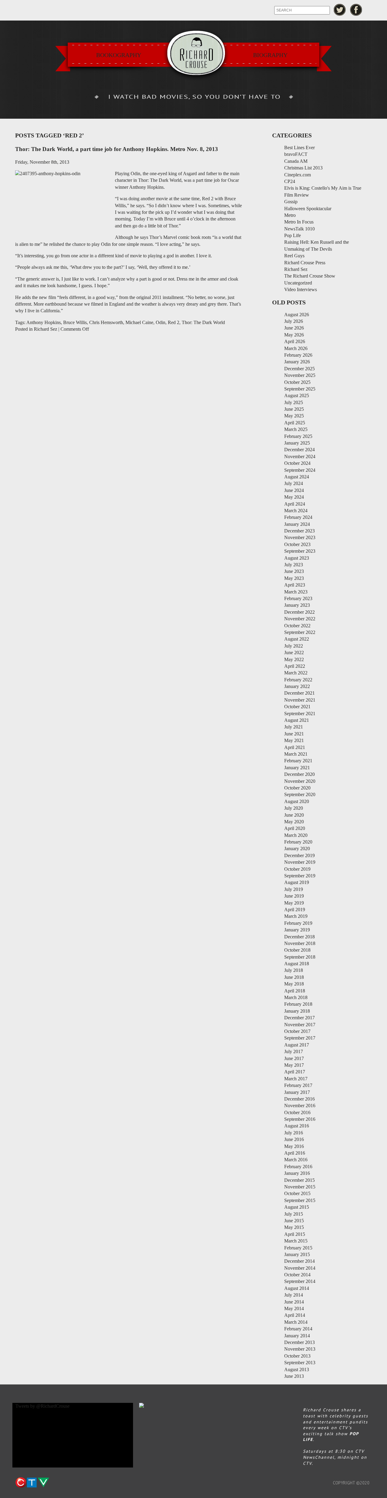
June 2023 (294, 571)
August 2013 (296, 1369)
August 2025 (296, 395)
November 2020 (299, 781)
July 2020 (293, 808)
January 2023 (297, 605)
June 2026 (294, 327)
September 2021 (299, 713)
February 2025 (298, 436)
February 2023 (298, 598)
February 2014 (298, 1328)
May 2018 (294, 983)
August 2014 (296, 1288)
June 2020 (294, 815)
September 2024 (299, 470)
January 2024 (297, 524)
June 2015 (294, 1220)
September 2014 (299, 1281)
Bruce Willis (75, 322)
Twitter (339, 10)
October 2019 (297, 869)
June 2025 (294, 409)
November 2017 (299, 1024)
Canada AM (295, 161)
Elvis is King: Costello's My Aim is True (322, 188)
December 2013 (299, 1342)
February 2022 (298, 679)
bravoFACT (295, 154)
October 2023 (297, 544)
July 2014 (293, 1294)
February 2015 (298, 1247)
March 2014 (295, 1322)
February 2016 (298, 1166)
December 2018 (299, 936)
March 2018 (295, 997)
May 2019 (294, 902)
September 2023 (299, 551)
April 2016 (294, 1153)
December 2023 (299, 530)
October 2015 (297, 1193)
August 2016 (296, 1125)
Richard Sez (45, 329)
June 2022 (294, 652)
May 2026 (294, 334)
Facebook (356, 10)
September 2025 (299, 388)
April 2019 (294, 909)
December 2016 (299, 1098)
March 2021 (295, 754)
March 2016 (295, 1159)
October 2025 (297, 382)
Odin (160, 322)
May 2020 (294, 821)
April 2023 (294, 584)
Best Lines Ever (299, 147)
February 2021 (298, 760)
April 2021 (294, 747)
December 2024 (299, 449)
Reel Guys (294, 255)
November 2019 (299, 862)
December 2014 (299, 1261)
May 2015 (294, 1227)
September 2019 (299, 875)
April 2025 (294, 422)
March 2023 (295, 591)
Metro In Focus (299, 221)
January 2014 (297, 1335)
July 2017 (293, 1051)
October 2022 (297, 625)
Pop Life (292, 235)
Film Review (296, 195)
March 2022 (295, 672)
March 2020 (295, 835)
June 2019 (294, 895)
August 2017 (296, 1044)
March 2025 (295, 429)
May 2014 (294, 1308)
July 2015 (293, 1214)
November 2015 (299, 1186)
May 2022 (294, 659)
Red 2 (173, 322)
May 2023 (294, 578)
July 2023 (293, 564)
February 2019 (298, 923)
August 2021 (296, 720)
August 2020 (296, 801)
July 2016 (293, 1132)
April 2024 (294, 503)
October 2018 (297, 950)
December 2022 (299, 612)
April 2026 (294, 341)
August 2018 (296, 963)
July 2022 (293, 645)
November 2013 (299, 1349)
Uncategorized (298, 282)
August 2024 (296, 476)
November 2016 (299, 1105)
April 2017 (294, 1071)
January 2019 (297, 929)
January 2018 (297, 1011)
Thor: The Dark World (203, 322)
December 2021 (299, 693)
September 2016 (299, 1119)
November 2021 (299, 699)
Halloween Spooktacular (307, 208)
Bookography (118, 55)
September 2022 (299, 632)
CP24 (289, 181)
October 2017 (297, 1031)
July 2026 (293, 321)
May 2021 (294, 740)
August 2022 (296, 638)
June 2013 (294, 1376)
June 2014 (294, 1301)
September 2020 (299, 794)
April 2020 (294, 828)
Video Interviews (300, 289)
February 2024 (298, 517)
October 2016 (297, 1112)
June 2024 (294, 490)
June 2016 (294, 1139)
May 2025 (294, 415)
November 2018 (299, 943)
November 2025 (299, 375)
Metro (290, 215)
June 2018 (294, 977)
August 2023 (296, 558)
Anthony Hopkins (43, 322)
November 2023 (299, 537)
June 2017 (294, 1058)
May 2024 (294, 497)
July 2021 (293, 726)
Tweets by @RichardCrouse (42, 1406)
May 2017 (294, 1065)
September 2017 (299, 1037)
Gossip (291, 201)
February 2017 (298, 1085)
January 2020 (297, 848)
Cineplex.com (297, 174)
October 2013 (297, 1355)
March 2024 (295, 510)
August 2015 (296, 1207)
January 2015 (297, 1254)
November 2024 (299, 456)
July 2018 (293, 970)
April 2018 (294, 990)
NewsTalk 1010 (299, 228)
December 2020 (299, 774)
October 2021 (297, 706)
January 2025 (297, 442)
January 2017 (297, 1092)
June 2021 (294, 733)
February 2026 (298, 355)
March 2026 (295, 348)
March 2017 (295, 1078)
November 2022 (299, 618)
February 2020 (298, 841)
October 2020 (297, 787)
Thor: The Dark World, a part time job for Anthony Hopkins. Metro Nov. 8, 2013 (116, 149)
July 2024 (293, 483)
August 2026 (296, 314)
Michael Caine (139, 322)
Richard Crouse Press (304, 262)
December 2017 (299, 1017)
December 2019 (299, 855)
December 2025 (299, 368)
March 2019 (295, 916)
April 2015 (294, 1234)
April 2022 (294, 666)
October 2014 (297, 1274)
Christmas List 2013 (303, 167)
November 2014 (299, 1268)
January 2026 (297, 361)
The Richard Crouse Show (309, 275)
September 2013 (299, 1362)
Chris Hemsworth (106, 322)
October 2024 (297, 463)
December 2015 (299, 1180)
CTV (32, 1482)
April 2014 (294, 1315)
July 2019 (293, 889)
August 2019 (296, 882)
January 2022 (297, 686)
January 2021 (297, 767)
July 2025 (293, 402)
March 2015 (295, 1240)
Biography (270, 55)
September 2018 (299, 957)
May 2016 (294, 1146)
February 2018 (298, 1004)
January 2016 (297, 1173)
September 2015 (299, 1200)
